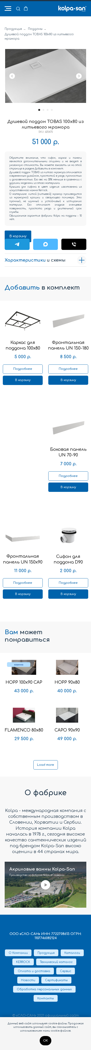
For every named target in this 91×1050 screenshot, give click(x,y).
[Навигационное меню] (8, 8)
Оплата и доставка (34, 971)
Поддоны (35, 29)
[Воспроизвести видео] (45, 884)
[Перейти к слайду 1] (39, 110)
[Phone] (73, 244)
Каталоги (72, 953)
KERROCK (23, 962)
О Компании (18, 953)
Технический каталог (56, 962)
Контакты (45, 998)
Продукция (13, 29)
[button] (18, 8)
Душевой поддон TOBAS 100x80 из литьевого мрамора (39, 36)
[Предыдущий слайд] (12, 76)
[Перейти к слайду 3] (48, 110)
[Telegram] (17, 244)
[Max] (45, 244)
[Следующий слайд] (79, 76)
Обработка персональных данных (44, 989)
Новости (28, 980)
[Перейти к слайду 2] (43, 110)
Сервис (65, 971)
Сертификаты (56, 980)
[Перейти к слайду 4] (52, 110)
